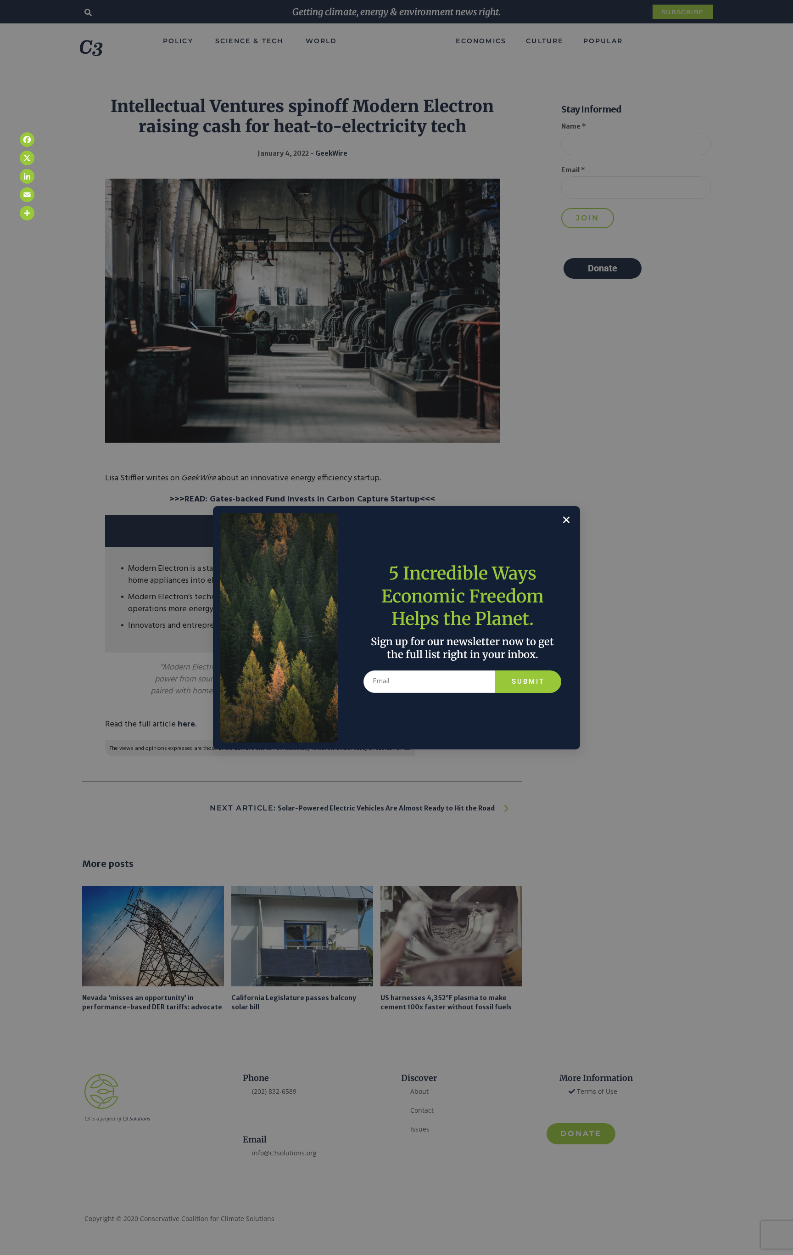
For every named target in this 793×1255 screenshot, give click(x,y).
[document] (396, 627)
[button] (566, 519)
